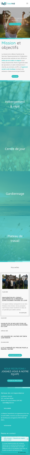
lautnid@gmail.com (8, 403)
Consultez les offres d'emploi (15, 380)
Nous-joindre (7, 408)
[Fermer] (27, 439)
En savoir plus (23, 312)
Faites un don (7, 425)
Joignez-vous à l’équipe (15, 24)
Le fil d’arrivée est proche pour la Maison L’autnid (14, 348)
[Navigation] (27, 3)
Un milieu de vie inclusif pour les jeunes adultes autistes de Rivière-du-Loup (14, 325)
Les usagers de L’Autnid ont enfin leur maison (14, 337)
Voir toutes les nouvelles (15, 355)
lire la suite (15, 76)
